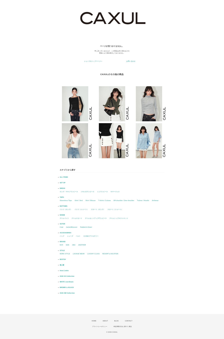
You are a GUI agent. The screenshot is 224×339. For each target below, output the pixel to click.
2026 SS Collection (67, 276)
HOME (94, 321)
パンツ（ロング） (66, 209)
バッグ (62, 236)
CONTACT (128, 321)
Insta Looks (64, 270)
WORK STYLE (65, 254)
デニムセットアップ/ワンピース (96, 218)
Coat (61, 227)
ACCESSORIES (65, 233)
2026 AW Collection (67, 293)
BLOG (116, 321)
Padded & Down (86, 227)
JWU (73, 245)
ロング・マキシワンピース (69, 191)
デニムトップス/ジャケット (119, 218)
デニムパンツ (64, 218)
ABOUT (105, 321)
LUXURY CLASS (93, 254)
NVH (61, 245)
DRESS (62, 188)
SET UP (62, 183)
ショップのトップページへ (93, 61)
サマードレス (115, 191)
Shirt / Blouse (91, 200)
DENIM (62, 215)
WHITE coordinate (67, 282)
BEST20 (63, 259)
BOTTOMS (63, 206)
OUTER (62, 224)
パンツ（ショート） (81, 209)
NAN (67, 245)
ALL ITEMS (64, 177)
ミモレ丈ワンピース (87, 191)
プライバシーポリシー (99, 326)
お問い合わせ (130, 61)
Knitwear (155, 200)
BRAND (63, 241)
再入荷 (62, 265)
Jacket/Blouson (71, 227)
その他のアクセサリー (90, 236)
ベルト (78, 236)
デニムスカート (77, 218)
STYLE (62, 250)
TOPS (62, 197)
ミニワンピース (102, 191)
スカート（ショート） (115, 209)
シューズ (70, 236)
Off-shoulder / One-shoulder (124, 200)
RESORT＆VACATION (110, 254)
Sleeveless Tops (66, 200)
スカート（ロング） (98, 209)
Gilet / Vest (79, 200)
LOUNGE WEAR (79, 254)
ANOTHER (82, 245)
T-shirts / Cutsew (104, 200)
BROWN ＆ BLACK (67, 287)
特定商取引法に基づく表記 (123, 326)
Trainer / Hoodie (143, 200)
